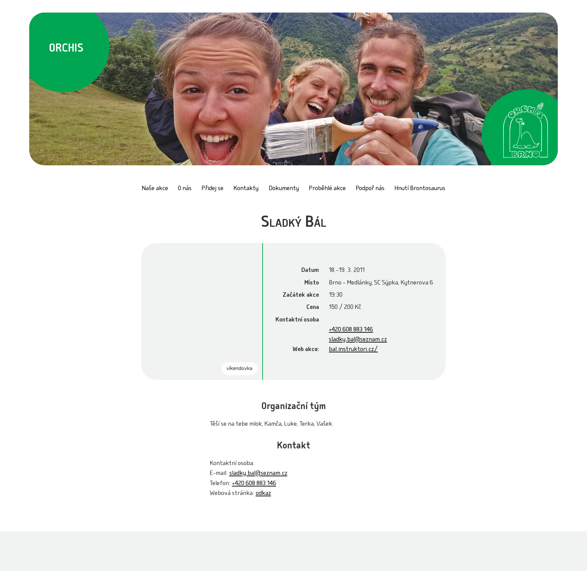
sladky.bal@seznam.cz (358, 340)
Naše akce (155, 189)
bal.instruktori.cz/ (353, 350)
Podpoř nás (370, 189)
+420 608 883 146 (351, 330)
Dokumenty (284, 189)
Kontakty (246, 189)
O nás (185, 189)
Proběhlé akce (327, 189)
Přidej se (212, 189)
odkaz (263, 494)
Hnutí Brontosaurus (419, 189)
